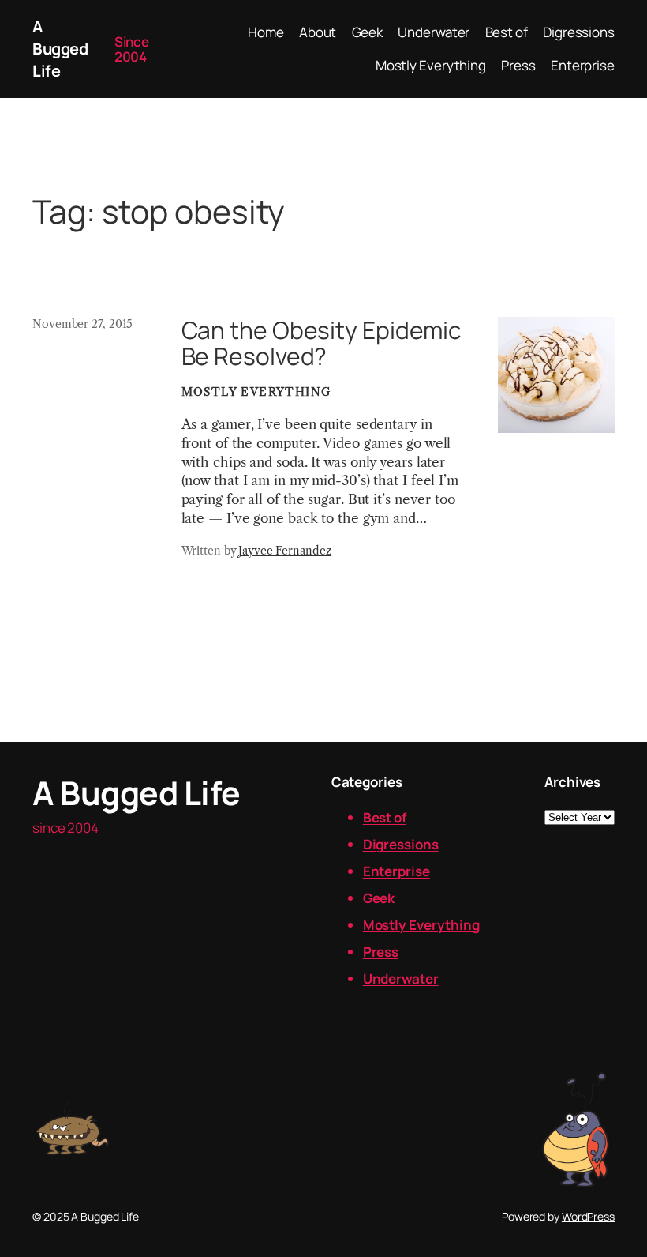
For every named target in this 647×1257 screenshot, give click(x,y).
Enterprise (396, 871)
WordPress (588, 1216)
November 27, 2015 (82, 324)
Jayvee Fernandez (284, 551)
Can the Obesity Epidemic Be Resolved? (321, 343)
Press (381, 952)
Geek (379, 898)
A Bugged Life (60, 48)
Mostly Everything (256, 392)
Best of (384, 817)
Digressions (401, 844)
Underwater (401, 978)
